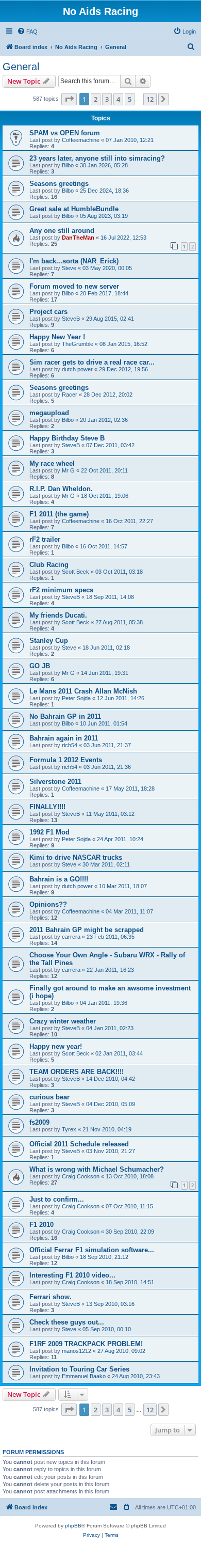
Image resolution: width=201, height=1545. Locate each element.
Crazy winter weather (62, 1021)
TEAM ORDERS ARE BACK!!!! (76, 1072)
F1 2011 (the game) (59, 514)
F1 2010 (41, 1224)
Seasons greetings (59, 183)
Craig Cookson (80, 1176)
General (21, 66)
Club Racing (49, 565)
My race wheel (52, 463)
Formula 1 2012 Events (65, 760)
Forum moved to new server (74, 286)
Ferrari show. (50, 1297)
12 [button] (150, 99)
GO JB (39, 666)
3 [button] (107, 99)
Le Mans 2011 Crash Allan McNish (83, 691)
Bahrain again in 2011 (63, 738)
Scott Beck (75, 572)
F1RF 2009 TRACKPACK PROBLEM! (86, 1344)
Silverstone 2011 (55, 781)
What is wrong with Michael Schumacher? (96, 1169)
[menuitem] (27, 31)
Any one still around (61, 230)
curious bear (49, 1097)
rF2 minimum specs (61, 590)
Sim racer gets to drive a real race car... (92, 362)
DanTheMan (78, 237)
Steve (69, 268)
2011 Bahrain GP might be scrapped (86, 930)
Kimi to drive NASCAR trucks (75, 857)
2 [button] (95, 99)
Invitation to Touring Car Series (79, 1369)
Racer (69, 394)
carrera (71, 937)
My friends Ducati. (58, 615)
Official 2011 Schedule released (79, 1144)
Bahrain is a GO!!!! (58, 879)
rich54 (69, 745)
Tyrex (69, 1129)
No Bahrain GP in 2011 (65, 716)
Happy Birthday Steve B (67, 438)
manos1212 (76, 1351)
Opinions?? (48, 904)
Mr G (68, 470)
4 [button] (118, 99)
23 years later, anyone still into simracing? (97, 158)
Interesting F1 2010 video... (72, 1275)
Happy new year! (55, 1046)
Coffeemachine (80, 140)
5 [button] (129, 99)
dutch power (77, 369)
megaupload (49, 413)
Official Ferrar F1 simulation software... (91, 1250)
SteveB (71, 319)
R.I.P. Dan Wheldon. (61, 489)
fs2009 (39, 1122)
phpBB (73, 1525)
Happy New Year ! (57, 337)
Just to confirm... (56, 1199)
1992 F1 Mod (49, 832)
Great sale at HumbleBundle (74, 209)
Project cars (48, 312)
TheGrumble (77, 344)
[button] (69, 99)
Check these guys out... (66, 1322)
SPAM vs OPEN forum (64, 133)
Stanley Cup (48, 640)
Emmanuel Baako (84, 1376)
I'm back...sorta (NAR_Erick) (74, 261)
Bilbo (68, 165)
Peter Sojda (76, 698)
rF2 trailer (44, 539)
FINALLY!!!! (47, 807)
